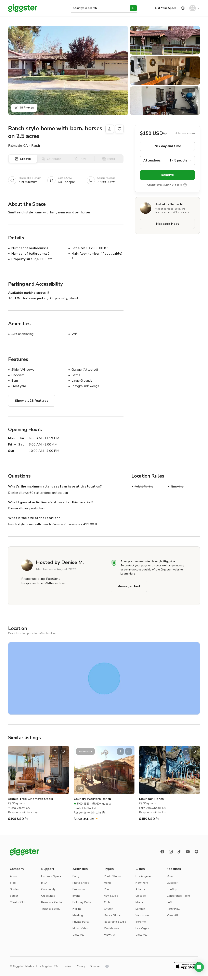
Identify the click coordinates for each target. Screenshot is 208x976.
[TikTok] (179, 852)
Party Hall (173, 909)
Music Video (80, 928)
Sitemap (95, 966)
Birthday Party (82, 902)
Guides (14, 889)
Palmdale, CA (18, 145)
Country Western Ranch (92, 799)
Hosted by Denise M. (169, 204)
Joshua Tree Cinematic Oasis (30, 799)
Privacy (80, 966)
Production (79, 889)
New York (141, 883)
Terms (67, 966)
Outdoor (172, 883)
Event (76, 896)
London (140, 909)
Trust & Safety (50, 909)
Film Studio (111, 896)
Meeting (78, 915)
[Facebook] (162, 852)
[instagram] (171, 852)
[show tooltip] (185, 184)
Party (76, 876)
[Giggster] (22, 8)
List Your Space (165, 8)
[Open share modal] (55, 751)
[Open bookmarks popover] (119, 129)
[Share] (110, 129)
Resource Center (52, 902)
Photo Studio (112, 876)
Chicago (140, 896)
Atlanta (140, 889)
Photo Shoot (81, 883)
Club (107, 902)
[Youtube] (188, 852)
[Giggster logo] (24, 851)
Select (14, 896)
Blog (13, 883)
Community (48, 889)
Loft (169, 902)
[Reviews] (196, 852)
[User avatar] (192, 8)
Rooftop (172, 889)
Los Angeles (143, 876)
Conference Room (178, 896)
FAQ (44, 883)
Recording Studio (115, 922)
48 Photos (27, 108)
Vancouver (142, 915)
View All (78, 935)
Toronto (140, 922)
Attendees (152, 160)
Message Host (167, 224)
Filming (77, 909)
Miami (139, 902)
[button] (199, 967)
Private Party (81, 922)
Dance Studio (112, 915)
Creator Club (18, 902)
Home (108, 883)
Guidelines (48, 896)
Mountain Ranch (151, 799)
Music (170, 876)
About (14, 876)
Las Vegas (142, 928)
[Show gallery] (68, 70)
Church (108, 909)
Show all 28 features (31, 400)
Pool (107, 889)
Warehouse (111, 928)
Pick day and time (167, 146)
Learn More (127, 574)
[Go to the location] (38, 770)
